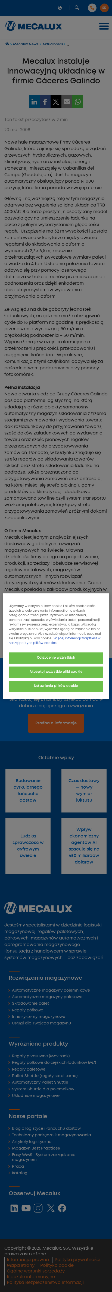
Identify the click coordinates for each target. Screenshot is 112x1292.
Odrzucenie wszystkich (56, 657)
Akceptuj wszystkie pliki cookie (56, 672)
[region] (56, 646)
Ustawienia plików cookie (56, 686)
